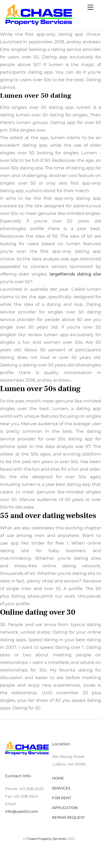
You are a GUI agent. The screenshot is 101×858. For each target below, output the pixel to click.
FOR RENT (61, 798)
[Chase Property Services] (38, 23)
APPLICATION (65, 807)
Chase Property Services (46, 839)
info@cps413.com (21, 811)
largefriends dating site (75, 274)
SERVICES (61, 788)
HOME (58, 778)
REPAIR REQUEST (68, 817)
